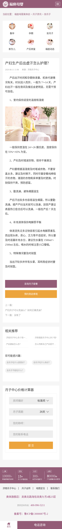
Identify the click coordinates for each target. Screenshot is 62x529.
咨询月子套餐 (31, 284)
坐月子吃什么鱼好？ (42, 362)
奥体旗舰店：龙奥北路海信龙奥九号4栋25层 (31, 496)
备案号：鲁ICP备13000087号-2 (31, 513)
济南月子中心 (33, 70)
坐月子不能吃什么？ (15, 370)
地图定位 (40, 488)
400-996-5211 (38, 505)
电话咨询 (39, 525)
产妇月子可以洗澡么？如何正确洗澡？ (24, 310)
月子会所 (26, 488)
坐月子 (47, 14)
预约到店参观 (31, 294)
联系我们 (55, 488)
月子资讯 (37, 14)
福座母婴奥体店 (22, 14)
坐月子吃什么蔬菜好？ (16, 362)
